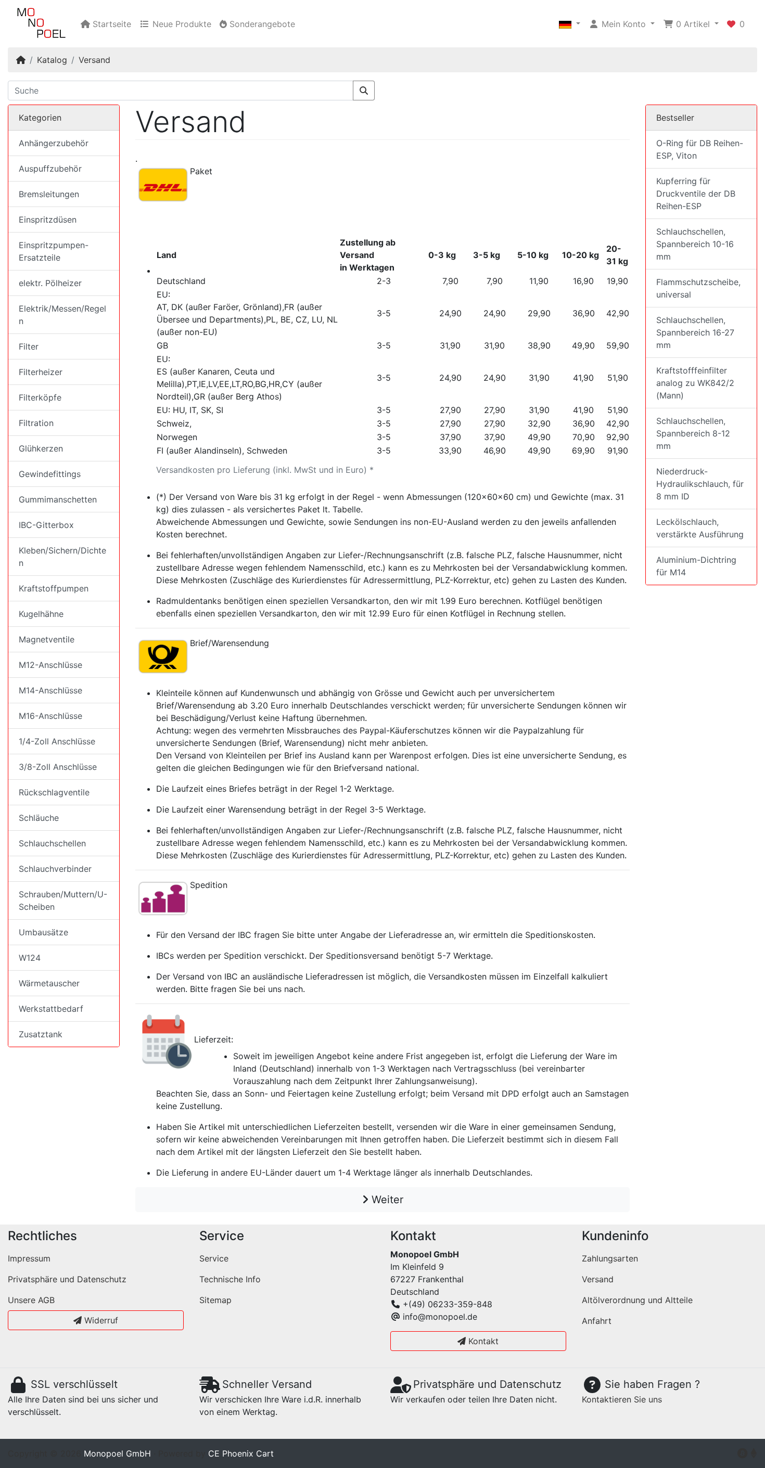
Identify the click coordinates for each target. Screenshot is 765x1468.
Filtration (36, 423)
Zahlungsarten (610, 1258)
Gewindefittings (50, 474)
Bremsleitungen (49, 194)
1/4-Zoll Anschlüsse (57, 741)
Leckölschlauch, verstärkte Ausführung (700, 528)
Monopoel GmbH (117, 1453)
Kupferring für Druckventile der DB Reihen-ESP (695, 193)
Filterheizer (40, 372)
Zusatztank (40, 1034)
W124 (30, 957)
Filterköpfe (40, 397)
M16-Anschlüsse (50, 716)
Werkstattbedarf (51, 1008)
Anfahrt (596, 1321)
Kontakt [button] (482, 1341)
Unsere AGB (31, 1300)
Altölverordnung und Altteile (637, 1300)
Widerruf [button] (100, 1320)
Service (213, 1258)
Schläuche (39, 818)
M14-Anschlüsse (50, 690)
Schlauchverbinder (55, 869)
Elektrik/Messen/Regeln (62, 314)
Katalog (52, 60)
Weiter (385, 1199)
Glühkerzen (41, 448)
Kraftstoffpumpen (53, 588)
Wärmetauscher (49, 983)
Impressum (29, 1258)
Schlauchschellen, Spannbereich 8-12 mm (693, 433)
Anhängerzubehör (53, 143)
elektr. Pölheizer (50, 283)
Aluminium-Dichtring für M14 (696, 566)
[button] (569, 24)
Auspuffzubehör (50, 168)
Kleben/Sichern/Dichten (62, 556)
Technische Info (230, 1279)
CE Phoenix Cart (241, 1453)
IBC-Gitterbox (46, 525)
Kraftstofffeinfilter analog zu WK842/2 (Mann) (695, 383)
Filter (29, 346)
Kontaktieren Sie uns (622, 1399)
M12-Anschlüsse (50, 665)
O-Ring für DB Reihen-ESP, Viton (699, 149)
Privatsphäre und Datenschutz (67, 1279)
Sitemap (215, 1300)
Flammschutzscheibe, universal (698, 288)
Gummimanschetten (58, 499)
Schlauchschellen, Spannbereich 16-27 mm (695, 332)
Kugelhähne (41, 614)
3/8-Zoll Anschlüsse (58, 767)
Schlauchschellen (52, 843)
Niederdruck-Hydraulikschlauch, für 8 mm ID (700, 483)
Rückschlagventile (54, 792)
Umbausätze (43, 932)
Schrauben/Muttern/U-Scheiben (63, 900)
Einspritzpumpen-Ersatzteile (53, 251)
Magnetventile (46, 639)
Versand (94, 60)
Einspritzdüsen (47, 219)
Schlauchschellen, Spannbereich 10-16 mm (695, 244)
